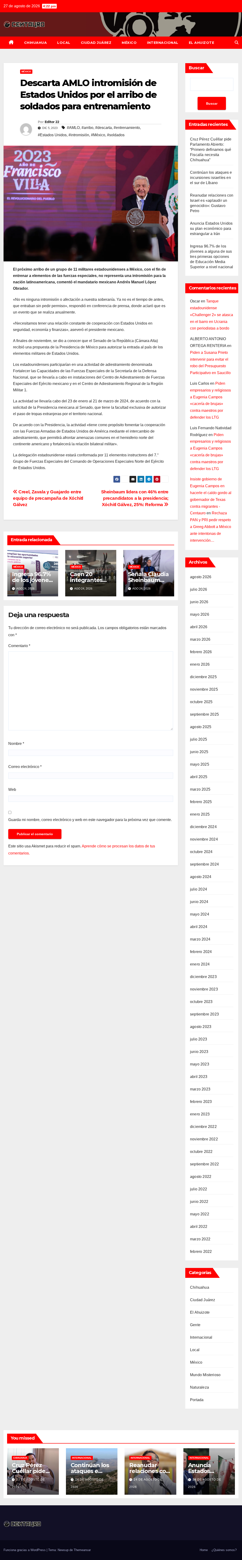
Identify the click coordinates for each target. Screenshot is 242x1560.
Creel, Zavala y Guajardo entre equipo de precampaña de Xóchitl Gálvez (48, 498)
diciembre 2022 (203, 1127)
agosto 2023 (200, 1027)
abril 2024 (198, 927)
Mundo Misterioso (205, 1375)
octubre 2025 (201, 702)
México (129, 43)
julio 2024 (198, 889)
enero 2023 (200, 1114)
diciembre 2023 (203, 977)
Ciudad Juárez (96, 43)
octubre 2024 (201, 852)
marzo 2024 (200, 939)
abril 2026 (198, 627)
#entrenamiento (127, 128)
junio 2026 (199, 602)
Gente (195, 1325)
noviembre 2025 (204, 689)
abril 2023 (198, 1077)
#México (98, 135)
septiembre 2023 (204, 1014)
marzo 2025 (200, 789)
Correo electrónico (25, 767)
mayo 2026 (199, 614)
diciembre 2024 (203, 827)
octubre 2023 (201, 1002)
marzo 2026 (200, 639)
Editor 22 (52, 122)
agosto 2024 (200, 877)
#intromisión (79, 135)
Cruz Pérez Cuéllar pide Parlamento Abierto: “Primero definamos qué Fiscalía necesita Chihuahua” (211, 149)
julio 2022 (198, 1189)
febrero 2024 (201, 952)
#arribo (87, 128)
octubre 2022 (201, 1152)
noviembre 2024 (204, 839)
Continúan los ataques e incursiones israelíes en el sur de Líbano (211, 177)
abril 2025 (198, 777)
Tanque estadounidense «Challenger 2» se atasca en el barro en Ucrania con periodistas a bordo (211, 314)
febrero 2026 (201, 652)
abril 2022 (198, 1227)
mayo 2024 (199, 914)
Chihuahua (35, 43)
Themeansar (82, 1550)
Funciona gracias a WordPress (25, 1550)
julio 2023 (198, 1039)
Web (12, 790)
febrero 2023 (201, 1102)
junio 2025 (199, 752)
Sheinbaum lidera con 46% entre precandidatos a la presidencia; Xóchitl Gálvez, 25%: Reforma (135, 498)
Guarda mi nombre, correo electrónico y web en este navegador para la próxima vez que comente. (90, 820)
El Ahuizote (201, 43)
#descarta (103, 128)
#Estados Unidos (52, 135)
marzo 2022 (200, 1239)
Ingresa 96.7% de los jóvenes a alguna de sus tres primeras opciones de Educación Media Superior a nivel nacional (211, 256)
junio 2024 (199, 902)
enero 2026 (200, 664)
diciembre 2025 (203, 677)
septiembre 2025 (204, 714)
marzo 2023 (200, 1089)
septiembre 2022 (204, 1164)
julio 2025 (198, 739)
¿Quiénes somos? (224, 1550)
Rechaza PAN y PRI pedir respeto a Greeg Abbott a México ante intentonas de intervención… (210, 526)
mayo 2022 (199, 1214)
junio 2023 (199, 1052)
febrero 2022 (201, 1252)
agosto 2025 (200, 727)
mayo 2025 (199, 764)
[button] (236, 43)
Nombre (16, 744)
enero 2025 (200, 814)
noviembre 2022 (204, 1139)
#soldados (116, 135)
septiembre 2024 (204, 864)
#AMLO (73, 128)
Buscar (196, 67)
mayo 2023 (199, 1064)
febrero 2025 (201, 802)
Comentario (19, 646)
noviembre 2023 (204, 989)
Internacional (162, 43)
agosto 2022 (200, 1177)
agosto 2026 (200, 577)
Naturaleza (199, 1387)
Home (204, 1550)
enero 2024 (200, 964)
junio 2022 (199, 1202)
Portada (196, 1400)
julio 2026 (198, 589)
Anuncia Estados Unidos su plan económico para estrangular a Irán (211, 228)
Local (63, 43)
